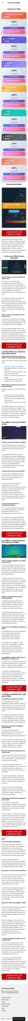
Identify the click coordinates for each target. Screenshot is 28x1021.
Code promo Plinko (6, 997)
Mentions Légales (6, 1004)
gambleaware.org (13, 992)
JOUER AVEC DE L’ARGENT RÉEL (12, 205)
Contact (3, 1002)
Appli (3, 1008)
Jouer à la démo (14, 211)
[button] (2, 3)
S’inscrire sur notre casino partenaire (13, 366)
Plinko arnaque (5, 999)
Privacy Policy (5, 1006)
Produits (4, 1010)
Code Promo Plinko (14, 3)
